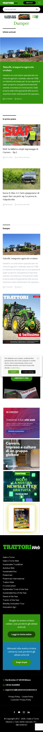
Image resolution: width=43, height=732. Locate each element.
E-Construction (9, 586)
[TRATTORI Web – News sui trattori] (10, 3)
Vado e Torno (9, 557)
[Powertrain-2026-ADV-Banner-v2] (21, 454)
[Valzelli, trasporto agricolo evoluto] (21, 49)
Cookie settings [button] (28, 372)
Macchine (27, 205)
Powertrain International (13, 578)
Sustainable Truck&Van (13, 564)
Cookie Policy (27, 696)
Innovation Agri (9, 607)
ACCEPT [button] (13, 372)
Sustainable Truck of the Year (15, 589)
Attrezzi (19, 99)
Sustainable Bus (10, 571)
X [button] (37, 358)
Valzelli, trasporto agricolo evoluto (18, 69)
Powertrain (7, 575)
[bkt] (21, 17)
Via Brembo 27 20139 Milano (18, 680)
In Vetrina (20, 157)
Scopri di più (21, 662)
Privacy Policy (14, 696)
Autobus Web (8, 568)
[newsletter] (21, 486)
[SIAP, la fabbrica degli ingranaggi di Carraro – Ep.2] (21, 135)
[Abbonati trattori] (21, 518)
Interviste (27, 157)
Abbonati (29, 3)
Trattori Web (8, 582)
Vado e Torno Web (11, 561)
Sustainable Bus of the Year (15, 593)
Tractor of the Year (11, 600)
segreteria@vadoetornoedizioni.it (21, 690)
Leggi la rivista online (21, 634)
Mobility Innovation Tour (13, 603)
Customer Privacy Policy (21, 699)
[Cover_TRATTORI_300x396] (21, 319)
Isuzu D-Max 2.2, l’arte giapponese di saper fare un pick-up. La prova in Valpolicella (21, 196)
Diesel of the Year (10, 596)
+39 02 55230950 (12, 685)
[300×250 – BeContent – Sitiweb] (21, 423)
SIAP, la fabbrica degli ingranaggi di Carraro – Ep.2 (20, 151)
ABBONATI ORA (22, 378)
